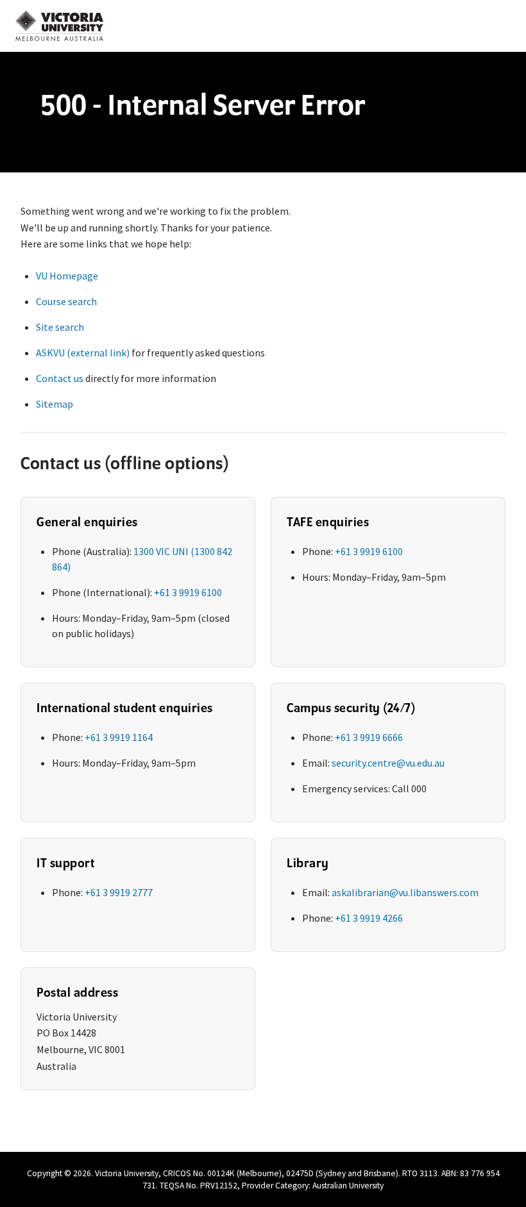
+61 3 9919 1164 (119, 737)
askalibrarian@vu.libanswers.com (405, 892)
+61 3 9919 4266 (369, 917)
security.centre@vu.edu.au (388, 762)
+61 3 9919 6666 (369, 737)
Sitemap (54, 403)
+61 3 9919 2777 (119, 892)
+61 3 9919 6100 (188, 592)
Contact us (59, 378)
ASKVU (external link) (83, 352)
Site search (60, 326)
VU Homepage (67, 275)
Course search (66, 301)
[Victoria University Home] (59, 25)
